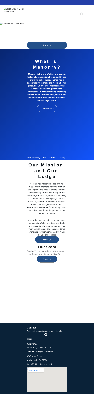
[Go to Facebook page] (45, 334)
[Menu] (88, 14)
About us (47, 45)
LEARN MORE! (47, 108)
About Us (47, 239)
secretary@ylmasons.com (39, 347)
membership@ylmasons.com (40, 351)
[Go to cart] (81, 14)
